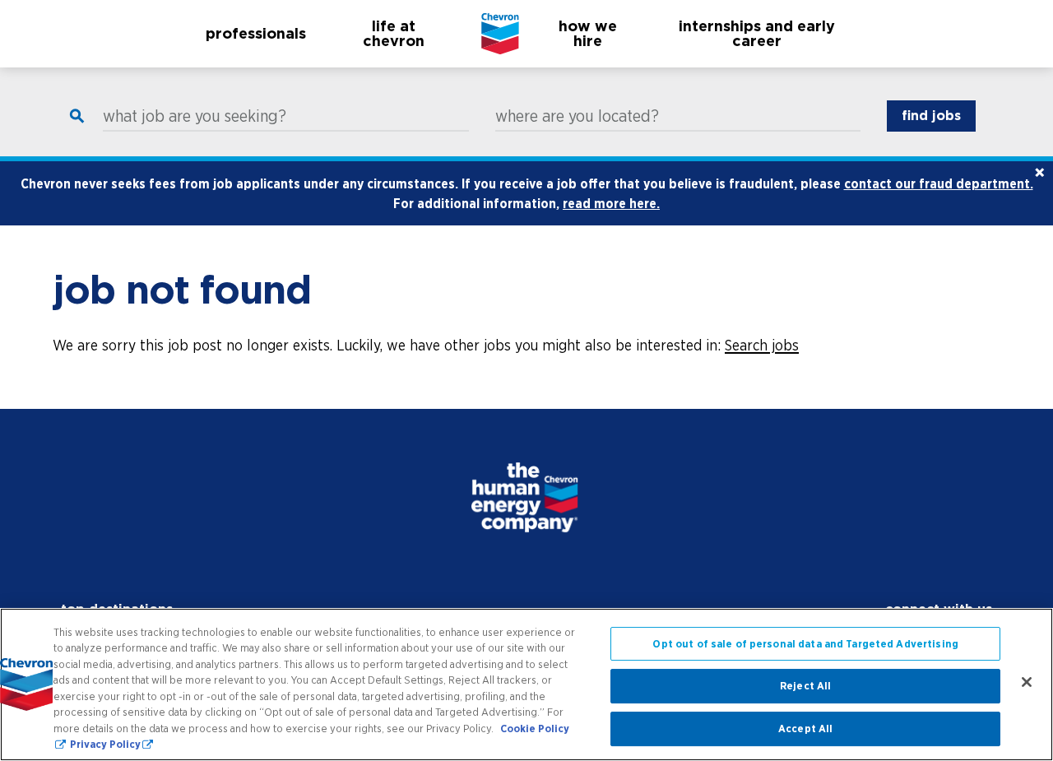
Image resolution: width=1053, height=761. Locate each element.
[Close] (1027, 682)
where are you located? (577, 116)
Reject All (805, 687)
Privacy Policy (105, 744)
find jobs (931, 115)
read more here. (611, 203)
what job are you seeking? (194, 116)
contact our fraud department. (938, 183)
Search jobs (762, 345)
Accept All (805, 728)
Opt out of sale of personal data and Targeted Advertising (805, 644)
